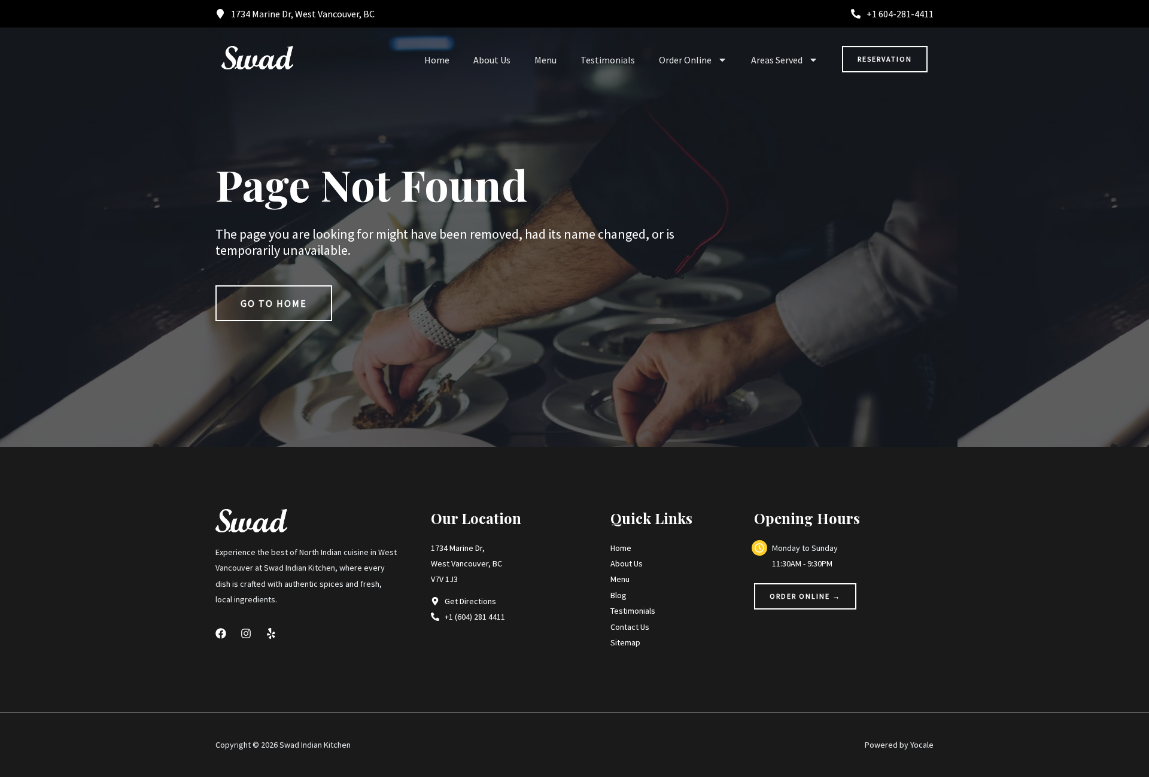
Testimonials (607, 60)
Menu (545, 60)
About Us (491, 60)
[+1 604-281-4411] (856, 14)
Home (436, 60)
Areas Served (777, 60)
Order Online (685, 60)
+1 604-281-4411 (900, 14)
